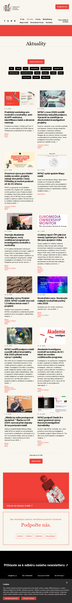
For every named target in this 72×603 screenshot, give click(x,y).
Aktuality (30, 19)
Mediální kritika (14, 73)
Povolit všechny (28, 598)
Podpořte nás (62, 7)
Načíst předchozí (36, 62)
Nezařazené (26, 77)
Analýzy (45, 73)
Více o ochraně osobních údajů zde (55, 594)
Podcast (36, 77)
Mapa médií (24, 22)
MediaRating (47, 19)
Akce (25, 68)
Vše (11, 68)
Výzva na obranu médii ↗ (20, 505)
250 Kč (19, 536)
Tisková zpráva (46, 68)
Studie (37, 73)
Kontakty (49, 22)
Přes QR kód (50, 536)
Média (18, 68)
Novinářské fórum (37, 22)
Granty (37, 19)
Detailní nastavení (11, 598)
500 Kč (29, 536)
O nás (22, 19)
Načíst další (36, 461)
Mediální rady (58, 68)
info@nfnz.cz (12, 575)
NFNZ (60, 73)
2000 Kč (39, 536)
